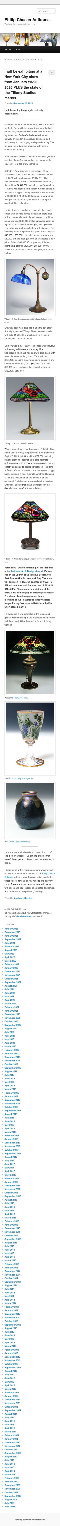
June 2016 (9, 1207)
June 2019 (9, 1078)
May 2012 (9, 1381)
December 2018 (12, 1099)
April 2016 (9, 1214)
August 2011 (10, 1413)
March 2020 (10, 1046)
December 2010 (12, 1442)
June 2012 (9, 1378)
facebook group (24, 916)
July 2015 (9, 1246)
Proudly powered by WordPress (30, 1519)
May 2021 (9, 996)
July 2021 (9, 989)
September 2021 (12, 982)
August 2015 (10, 1242)
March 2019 (10, 1089)
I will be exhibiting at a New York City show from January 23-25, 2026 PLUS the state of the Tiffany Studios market (23, 84)
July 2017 (9, 1160)
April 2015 (9, 1256)
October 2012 (11, 1363)
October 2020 (11, 1021)
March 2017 (10, 1174)
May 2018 (9, 1124)
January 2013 (11, 1353)
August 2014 (10, 1285)
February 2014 (11, 1306)
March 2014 (10, 1303)
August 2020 (10, 1028)
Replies (28, 898)
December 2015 (12, 1228)
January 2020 (11, 1053)
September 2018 (12, 1110)
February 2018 (11, 1135)
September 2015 (12, 1239)
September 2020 (12, 1024)
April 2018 (9, 1128)
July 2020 (9, 1032)
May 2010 (9, 1467)
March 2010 (10, 1474)
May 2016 (9, 1210)
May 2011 (9, 1424)
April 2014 (9, 1299)
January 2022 (11, 967)
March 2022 (10, 960)
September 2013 (12, 1324)
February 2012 (11, 1392)
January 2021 (11, 1010)
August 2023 (10, 950)
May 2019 (9, 1082)
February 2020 (11, 1049)
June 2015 (9, 1249)
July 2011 (9, 1417)
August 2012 (10, 1370)
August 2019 (10, 1071)
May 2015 (9, 1253)
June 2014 (9, 1292)
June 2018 (9, 1121)
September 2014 (12, 1281)
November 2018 (12, 1103)
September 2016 (12, 1196)
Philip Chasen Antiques (27, 19)
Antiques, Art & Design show (25, 571)
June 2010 (9, 1463)
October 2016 (11, 1192)
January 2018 (11, 1139)
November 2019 (12, 1060)
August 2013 (10, 1328)
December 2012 (12, 1356)
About (18, 49)
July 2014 (9, 1288)
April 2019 (9, 1085)
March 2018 (10, 1132)
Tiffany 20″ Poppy (20, 697)
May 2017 (9, 1167)
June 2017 (9, 1164)
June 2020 (9, 1035)
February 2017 (11, 1178)
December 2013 (12, 1313)
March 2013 (10, 1345)
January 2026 (11, 928)
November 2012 (12, 1360)
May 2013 (9, 1338)
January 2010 (11, 1481)
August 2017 (10, 1157)
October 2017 (11, 1149)
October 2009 (11, 1492)
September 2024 (12, 939)
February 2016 (11, 1221)
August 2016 (10, 1199)
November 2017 (12, 1146)
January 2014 (11, 1310)
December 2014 (12, 1271)
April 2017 (9, 1171)
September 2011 (12, 1410)
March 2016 (10, 1217)
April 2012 (9, 1385)
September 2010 (12, 1453)
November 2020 (12, 1017)
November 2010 (12, 1445)
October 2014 (11, 1278)
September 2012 (12, 1367)
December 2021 (12, 971)
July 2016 (9, 1203)
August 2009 (10, 1499)
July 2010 (9, 1460)
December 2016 (12, 1185)
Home (8, 49)
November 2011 (12, 1403)
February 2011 (11, 1435)
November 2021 (12, 974)
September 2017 (12, 1153)
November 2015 (12, 1231)
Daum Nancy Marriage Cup (22, 778)
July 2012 (9, 1374)
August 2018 (10, 1114)
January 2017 (11, 1182)
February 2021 (11, 1007)
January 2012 (11, 1395)
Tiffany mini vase (19, 841)
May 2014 (9, 1296)
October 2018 (11, 1107)
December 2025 (12, 932)
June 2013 (9, 1335)
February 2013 (11, 1349)
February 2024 (11, 946)
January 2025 (11, 935)
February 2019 (11, 1092)
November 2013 (12, 1317)
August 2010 (10, 1456)
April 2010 (9, 1470)
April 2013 (9, 1342)
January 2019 (11, 1096)
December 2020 (12, 1014)
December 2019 (12, 1057)
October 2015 (11, 1235)
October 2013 (11, 1321)
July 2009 (9, 1503)
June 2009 (9, 1506)
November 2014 (12, 1274)
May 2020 (9, 1039)
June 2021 (9, 992)
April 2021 (9, 999)
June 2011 (9, 1420)
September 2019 (12, 1067)
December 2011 (12, 1399)
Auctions (18, 898)
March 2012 (10, 1388)
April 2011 (9, 1428)
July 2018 (9, 1117)
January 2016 (11, 1224)
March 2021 (10, 1003)
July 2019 (9, 1074)
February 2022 (11, 964)
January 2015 (11, 1267)
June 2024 (9, 942)
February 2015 (11, 1264)
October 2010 (11, 1449)
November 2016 (12, 1189)
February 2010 (11, 1478)
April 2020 (9, 1042)
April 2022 (9, 957)
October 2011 (11, 1406)
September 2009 (12, 1495)
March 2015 (10, 1260)
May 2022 (9, 953)
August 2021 (10, 985)
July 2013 (9, 1331)
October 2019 (11, 1064)
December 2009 (12, 1485)
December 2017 (12, 1142)
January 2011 (11, 1438)
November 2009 (12, 1488)
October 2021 (11, 978)
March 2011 (10, 1431)
